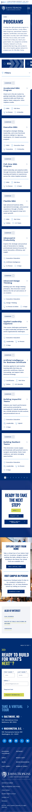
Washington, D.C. (13, 728)
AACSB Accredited (7, 783)
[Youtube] (28, 741)
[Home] (11, 8)
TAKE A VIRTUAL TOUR (14, 566)
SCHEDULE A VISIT (14, 591)
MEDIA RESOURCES (22, 762)
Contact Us (5, 797)
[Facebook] (16, 741)
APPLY (4, 758)
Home (5, 17)
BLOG (4, 762)
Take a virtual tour (12, 708)
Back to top (25, 645)
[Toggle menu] (28, 8)
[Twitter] (22, 741)
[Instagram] (4, 741)
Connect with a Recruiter (14, 522)
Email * (6, 680)
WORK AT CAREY (21, 766)
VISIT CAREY (6, 766)
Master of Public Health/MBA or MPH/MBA (15, 622)
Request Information (12, 694)
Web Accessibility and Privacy (11, 786)
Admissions (8, 628)
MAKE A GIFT (20, 758)
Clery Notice (5, 790)
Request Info (14, 516)
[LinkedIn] (10, 741)
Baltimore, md (11, 716)
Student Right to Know (9, 794)
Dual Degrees (9, 616)
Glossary (4, 801)
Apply (14, 510)
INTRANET (19, 751)
